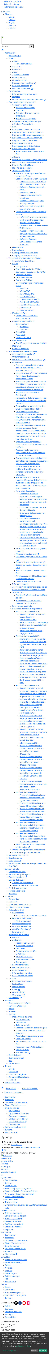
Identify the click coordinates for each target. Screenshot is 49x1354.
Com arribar (10, 1097)
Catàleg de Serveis (13, 1221)
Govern (8, 1183)
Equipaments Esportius (19, 1113)
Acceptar (42, 1350)
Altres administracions (14, 1196)
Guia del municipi (30, 1088)
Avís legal (9, 1314)
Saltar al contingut (11, 4)
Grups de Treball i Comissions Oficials (21, 1191)
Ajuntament (6, 1177)
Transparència (11, 1202)
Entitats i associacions (18, 1119)
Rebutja (34, 1350)
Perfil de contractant (14, 1224)
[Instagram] (28, 1303)
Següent (12, 1172)
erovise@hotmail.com (30, 1147)
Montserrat (10, 1132)
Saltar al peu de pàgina (13, 7)
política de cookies (23, 1346)
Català (11, 17)
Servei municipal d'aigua (15, 1216)
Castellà (12, 19)
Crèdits (8, 1306)
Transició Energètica (13, 1292)
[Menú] (2, 50)
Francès (12, 28)
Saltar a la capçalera (12, 1)
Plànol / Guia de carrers (15, 1105)
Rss (6, 1279)
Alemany (12, 25)
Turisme (8, 1130)
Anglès (11, 22)
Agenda (8, 1270)
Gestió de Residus (16, 1121)
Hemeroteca (10, 1281)
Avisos (7, 1265)
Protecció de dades (13, 1311)
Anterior (5, 1172)
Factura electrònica (13, 1227)
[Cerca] (32, 46)
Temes (4, 1284)
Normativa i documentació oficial (19, 1194)
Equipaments (14, 1110)
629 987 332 (16, 1144)
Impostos (9, 1229)
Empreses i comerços (13, 1092)
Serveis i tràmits (8, 1210)
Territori (8, 1298)
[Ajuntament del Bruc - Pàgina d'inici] (11, 40)
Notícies (8, 1268)
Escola (7, 1287)
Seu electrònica (11, 1199)
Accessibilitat (10, 1317)
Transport (9, 1099)
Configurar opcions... (10, 1350)
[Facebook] (20, 1303)
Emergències (14, 1124)
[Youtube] (24, 1303)
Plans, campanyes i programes (18, 1188)
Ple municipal (11, 1185)
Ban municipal (11, 1180)
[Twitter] (16, 1303)
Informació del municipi (15, 1127)
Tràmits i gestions (12, 1218)
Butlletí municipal (12, 1276)
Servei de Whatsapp (13, 1262)
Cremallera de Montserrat (16, 1102)
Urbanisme (10, 1290)
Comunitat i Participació (15, 1295)
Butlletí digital (11, 1273)
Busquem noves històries (16, 1259)
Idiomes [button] (8, 14)
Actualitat (5, 1257)
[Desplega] (18, 1089)
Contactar (5, 11)
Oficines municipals (13, 1213)
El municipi (11, 1088)
